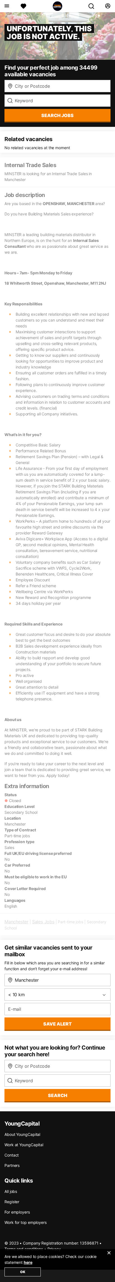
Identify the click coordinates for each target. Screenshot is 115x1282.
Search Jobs (57, 115)
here (28, 1262)
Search (57, 1095)
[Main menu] (6, 6)
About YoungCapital (22, 1134)
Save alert (57, 1024)
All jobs (10, 1191)
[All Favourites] (23, 6)
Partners (12, 1165)
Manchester (16, 921)
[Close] (109, 1256)
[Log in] (107, 6)
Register (11, 1201)
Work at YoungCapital (23, 1144)
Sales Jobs (43, 921)
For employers (17, 1212)
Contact (11, 1155)
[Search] (93, 6)
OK (22, 1272)
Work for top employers (25, 1222)
